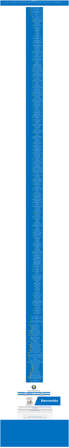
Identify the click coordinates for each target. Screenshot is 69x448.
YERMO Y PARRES (37, 313)
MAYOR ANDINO (37, 222)
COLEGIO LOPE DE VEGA (38, 78)
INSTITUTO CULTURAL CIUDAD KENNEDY (37, 158)
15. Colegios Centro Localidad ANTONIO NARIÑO (36, 357)
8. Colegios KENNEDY (36, 348)
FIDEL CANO (38, 135)
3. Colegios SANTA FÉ (36, 343)
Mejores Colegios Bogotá (32, 1)
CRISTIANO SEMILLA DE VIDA (37, 115)
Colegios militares (35, 368)
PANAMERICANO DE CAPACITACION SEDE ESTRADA (37, 255)
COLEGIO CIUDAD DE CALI (37, 58)
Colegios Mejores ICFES (35, 363)
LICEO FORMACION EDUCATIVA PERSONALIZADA (38, 200)
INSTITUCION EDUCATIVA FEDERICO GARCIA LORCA (37, 162)
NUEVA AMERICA (37, 248)
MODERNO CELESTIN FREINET (37, 232)
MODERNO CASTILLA (37, 231)
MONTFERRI (38, 240)
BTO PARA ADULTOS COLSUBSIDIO (37, 31)
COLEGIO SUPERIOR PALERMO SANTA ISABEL (38, 102)
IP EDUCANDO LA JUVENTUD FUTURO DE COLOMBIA (37, 180)
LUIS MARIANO (37, 212)
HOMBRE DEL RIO (37, 153)
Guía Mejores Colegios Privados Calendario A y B (45, 1)
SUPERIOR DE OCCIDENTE (37, 304)
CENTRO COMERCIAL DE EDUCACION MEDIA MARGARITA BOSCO (37, 43)
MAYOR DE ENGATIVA (37, 223)
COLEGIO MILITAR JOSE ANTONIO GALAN (37, 85)
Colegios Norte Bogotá (24, 1)
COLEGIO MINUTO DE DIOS (37, 86)
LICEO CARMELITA (38, 194)
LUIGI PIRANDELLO (38, 210)
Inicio (8, 1)
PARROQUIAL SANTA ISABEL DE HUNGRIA (38, 270)
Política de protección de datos (35, 380)
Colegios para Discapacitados (35, 372)
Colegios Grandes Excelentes (35, 331)
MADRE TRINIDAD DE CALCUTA (38, 216)
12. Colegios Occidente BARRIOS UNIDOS (35, 354)
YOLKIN (37, 314)
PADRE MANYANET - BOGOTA (37, 252)
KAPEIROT (37, 185)
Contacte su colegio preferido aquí (35, 416)
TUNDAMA (37, 309)
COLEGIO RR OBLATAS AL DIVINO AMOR (38, 96)
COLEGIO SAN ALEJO (37, 97)
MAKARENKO (38, 217)
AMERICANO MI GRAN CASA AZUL (37, 26)
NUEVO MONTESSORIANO (37, 251)
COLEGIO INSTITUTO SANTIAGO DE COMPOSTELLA (37, 74)
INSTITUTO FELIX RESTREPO (37, 168)
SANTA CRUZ (38, 291)
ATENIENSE (37, 23)
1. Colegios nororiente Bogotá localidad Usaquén (36, 341)
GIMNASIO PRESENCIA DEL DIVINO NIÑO (37, 150)
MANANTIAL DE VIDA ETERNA (37, 218)
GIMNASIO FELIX (37, 141)
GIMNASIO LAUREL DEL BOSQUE (37, 144)
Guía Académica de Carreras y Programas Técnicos (25, 2)
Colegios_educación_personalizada (36, 330)
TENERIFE (37, 306)
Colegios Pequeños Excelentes (35, 326)
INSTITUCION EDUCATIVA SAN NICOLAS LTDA (37, 165)
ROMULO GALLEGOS (37, 285)
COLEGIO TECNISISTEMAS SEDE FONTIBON (37, 104)
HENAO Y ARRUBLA (38, 151)
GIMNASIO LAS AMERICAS (37, 142)
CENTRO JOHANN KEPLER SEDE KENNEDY (37, 40)
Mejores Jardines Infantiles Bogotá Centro (37, 319)
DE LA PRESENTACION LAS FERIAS (37, 118)
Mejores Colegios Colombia (58, 1)
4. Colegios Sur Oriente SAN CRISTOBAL (36, 344)
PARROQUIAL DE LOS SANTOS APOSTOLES (37, 260)
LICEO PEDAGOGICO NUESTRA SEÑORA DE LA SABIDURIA (38, 206)
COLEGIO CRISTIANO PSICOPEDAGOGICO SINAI (37, 64)
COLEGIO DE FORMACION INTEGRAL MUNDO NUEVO (37, 66)
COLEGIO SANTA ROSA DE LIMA (38, 100)
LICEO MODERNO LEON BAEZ (37, 201)
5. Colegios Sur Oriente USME (35, 345)
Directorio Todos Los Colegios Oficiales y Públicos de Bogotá (37, 11)
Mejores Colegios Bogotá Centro (37, 317)
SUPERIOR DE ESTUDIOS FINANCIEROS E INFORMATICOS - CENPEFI (37, 303)
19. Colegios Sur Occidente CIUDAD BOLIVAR (36, 362)
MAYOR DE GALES (37, 224)
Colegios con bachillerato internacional (36, 333)
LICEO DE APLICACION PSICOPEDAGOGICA (37, 196)
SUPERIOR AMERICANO (37, 300)
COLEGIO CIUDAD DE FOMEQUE (37, 57)
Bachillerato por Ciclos (36, 329)
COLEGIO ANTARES (37, 50)
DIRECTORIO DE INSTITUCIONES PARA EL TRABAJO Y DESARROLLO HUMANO (35, 377)
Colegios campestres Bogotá (36, 332)
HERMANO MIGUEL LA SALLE (37, 152)
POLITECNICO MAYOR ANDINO (37, 275)
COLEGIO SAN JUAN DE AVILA (37, 99)
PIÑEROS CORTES (38, 273)
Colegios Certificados (36, 334)
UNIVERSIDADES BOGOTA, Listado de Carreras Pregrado (36, 325)
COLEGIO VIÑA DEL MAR (37, 110)
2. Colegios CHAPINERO (36, 342)
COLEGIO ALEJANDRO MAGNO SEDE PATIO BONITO (37, 46)
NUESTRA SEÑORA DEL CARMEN (37, 247)
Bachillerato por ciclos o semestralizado (36, 373)
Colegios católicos (36, 369)
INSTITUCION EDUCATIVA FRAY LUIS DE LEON (38, 163)
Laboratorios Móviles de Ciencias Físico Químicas (59, 2)
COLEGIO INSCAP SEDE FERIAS (38, 73)
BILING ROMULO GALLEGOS (37, 20)
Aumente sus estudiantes (36, 381)
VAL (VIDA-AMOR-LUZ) (37, 312)
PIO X (37, 274)
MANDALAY (37, 219)
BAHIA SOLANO (37, 22)
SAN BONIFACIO (37, 288)
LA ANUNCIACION (37, 186)
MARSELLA (37, 221)
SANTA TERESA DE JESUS (38, 295)
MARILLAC (37, 220)
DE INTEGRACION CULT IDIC (37, 116)
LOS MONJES (37, 209)
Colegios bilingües (36, 365)
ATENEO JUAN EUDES (37, 24)
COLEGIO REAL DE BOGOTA (37, 93)
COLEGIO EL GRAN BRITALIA (37, 68)
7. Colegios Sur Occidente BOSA (36, 347)
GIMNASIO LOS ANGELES (38, 145)
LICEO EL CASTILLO (37, 197)
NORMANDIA (38, 243)
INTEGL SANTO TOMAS (37, 178)
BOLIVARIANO (37, 29)
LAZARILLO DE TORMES (37, 187)
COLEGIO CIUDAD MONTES (37, 59)
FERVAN (37, 134)
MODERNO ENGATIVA (37, 234)
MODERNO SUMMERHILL (38, 237)
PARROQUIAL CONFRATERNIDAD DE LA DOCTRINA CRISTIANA (37, 258)
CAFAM (37, 32)
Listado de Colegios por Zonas (14, 1)
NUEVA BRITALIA (37, 249)
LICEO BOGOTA (37, 192)
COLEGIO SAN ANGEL (37, 98)
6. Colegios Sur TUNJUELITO (35, 346)
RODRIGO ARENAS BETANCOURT (38, 284)
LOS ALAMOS (37, 207)
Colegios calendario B (36, 328)
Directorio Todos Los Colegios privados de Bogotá (37, 9)
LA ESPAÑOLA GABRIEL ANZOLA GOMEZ (38, 189)
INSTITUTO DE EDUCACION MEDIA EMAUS (37, 160)
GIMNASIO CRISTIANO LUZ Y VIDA (37, 138)
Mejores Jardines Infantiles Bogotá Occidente (37, 316)
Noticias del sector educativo (36, 374)
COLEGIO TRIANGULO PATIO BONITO (37, 109)
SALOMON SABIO (37, 286)
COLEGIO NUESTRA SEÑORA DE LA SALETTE (37, 88)
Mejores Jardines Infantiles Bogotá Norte (37, 14)
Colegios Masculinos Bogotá (36, 366)
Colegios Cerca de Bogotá (36, 364)
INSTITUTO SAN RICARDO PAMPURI (37, 174)
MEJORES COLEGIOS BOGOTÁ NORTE (37, 13)
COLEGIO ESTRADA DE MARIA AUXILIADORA (37, 72)
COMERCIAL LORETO (37, 79)
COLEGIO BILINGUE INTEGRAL (37, 51)
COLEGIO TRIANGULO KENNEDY (37, 107)
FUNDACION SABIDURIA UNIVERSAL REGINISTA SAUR (37, 137)
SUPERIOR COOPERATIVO (37, 301)
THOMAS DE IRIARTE (37, 308)
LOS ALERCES (37, 208)
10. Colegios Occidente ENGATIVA (36, 350)
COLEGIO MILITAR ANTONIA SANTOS (37, 83)
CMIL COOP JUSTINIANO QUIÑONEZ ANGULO (37, 114)
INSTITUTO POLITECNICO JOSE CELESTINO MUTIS (38, 90)
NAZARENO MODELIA (37, 242)
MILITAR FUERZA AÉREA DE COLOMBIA (37, 230)
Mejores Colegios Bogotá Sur (36, 320)
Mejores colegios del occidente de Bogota (37, 17)
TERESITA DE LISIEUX (37, 307)
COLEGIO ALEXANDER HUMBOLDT (37, 49)
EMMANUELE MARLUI (37, 131)
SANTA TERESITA (37, 296)
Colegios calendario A (36, 327)
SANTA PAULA (37, 294)
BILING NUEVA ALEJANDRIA (37, 21)
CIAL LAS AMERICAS (37, 44)
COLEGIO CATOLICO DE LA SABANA (37, 54)
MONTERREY (37, 239)
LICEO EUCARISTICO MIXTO (37, 198)
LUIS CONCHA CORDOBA (38, 211)
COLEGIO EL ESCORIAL (37, 67)
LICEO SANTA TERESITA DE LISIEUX (37, 204)
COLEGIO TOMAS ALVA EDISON (38, 105)
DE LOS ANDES (37, 120)
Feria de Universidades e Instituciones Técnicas (9, 2)
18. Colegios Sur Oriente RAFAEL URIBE (36, 361)
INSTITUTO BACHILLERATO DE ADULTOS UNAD (37, 155)
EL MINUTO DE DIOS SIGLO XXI (38, 130)
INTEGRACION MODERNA (38, 179)
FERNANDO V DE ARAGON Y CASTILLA (37, 133)
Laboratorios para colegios (47, 2)
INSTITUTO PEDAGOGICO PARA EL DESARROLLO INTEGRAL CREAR (38, 172)
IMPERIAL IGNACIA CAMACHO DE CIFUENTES (37, 176)
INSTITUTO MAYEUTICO (37, 170)
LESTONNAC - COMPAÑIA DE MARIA (37, 191)
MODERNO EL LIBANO (37, 233)
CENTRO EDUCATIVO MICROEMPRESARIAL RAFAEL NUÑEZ (37, 38)
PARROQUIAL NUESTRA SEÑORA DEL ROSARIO (37, 263)
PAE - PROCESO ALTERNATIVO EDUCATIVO (37, 254)
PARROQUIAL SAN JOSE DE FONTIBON (37, 265)
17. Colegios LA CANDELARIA (35, 360)
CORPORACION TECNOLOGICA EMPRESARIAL (38, 112)
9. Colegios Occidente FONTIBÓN (36, 349)
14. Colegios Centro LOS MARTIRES (35, 356)
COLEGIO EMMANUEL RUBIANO (38, 69)
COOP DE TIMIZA (37, 111)
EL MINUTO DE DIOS (37, 129)
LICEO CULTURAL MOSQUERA (37, 195)
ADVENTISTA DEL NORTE (38, 27)
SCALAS (37, 299)
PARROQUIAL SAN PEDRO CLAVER (38, 268)
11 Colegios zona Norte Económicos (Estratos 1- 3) (36, 353)
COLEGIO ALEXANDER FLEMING (37, 47)
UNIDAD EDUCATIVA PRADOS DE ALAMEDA (37, 311)
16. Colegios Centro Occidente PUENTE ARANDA (36, 359)
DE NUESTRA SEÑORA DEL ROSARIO (37, 121)
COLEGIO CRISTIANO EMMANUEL (37, 62)
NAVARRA (37, 241)
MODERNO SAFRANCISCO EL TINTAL (37, 236)
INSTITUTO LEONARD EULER (37, 169)
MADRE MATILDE (37, 215)
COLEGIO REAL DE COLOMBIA (37, 94)
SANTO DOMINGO (37, 298)
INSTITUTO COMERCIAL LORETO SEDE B (37, 156)
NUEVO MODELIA (37, 250)
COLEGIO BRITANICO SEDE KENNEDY (37, 53)
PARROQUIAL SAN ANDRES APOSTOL (37, 266)
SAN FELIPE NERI (37, 289)
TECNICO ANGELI (37, 305)
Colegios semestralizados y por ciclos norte (36, 322)
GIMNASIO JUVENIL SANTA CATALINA (37, 77)
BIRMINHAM (37, 28)
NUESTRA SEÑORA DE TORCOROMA (37, 245)
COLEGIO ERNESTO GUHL (37, 70)
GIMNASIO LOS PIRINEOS (38, 146)
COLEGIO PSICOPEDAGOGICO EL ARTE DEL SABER (37, 92)
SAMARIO (37, 287)
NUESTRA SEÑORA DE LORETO (38, 244)
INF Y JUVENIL (37, 177)
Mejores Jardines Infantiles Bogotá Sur (36, 321)
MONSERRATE (37, 238)
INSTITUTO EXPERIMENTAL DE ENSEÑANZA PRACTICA (37, 167)
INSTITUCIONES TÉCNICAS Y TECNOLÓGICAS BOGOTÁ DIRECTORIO (35, 375)
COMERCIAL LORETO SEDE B (37, 80)
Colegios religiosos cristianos (36, 370)
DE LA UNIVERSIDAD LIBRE (37, 119)
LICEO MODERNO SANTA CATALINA (38, 203)
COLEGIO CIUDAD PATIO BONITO (37, 61)
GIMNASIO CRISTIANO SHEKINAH (37, 140)
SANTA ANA (37, 290)
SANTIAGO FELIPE (38, 297)
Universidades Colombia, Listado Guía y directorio (36, 379)
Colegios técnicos (35, 371)
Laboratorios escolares (37, 2)
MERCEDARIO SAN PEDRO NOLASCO (37, 226)
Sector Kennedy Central (28, 393)
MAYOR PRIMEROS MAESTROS (38, 225)
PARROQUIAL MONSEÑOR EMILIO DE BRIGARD (37, 261)
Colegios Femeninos (36, 367)
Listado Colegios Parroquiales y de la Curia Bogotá (35, 335)
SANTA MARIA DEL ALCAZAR (37, 293)
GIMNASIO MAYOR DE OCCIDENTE (37, 147)
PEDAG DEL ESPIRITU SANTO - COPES (37, 272)
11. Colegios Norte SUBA (36, 351)
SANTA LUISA (38, 292)
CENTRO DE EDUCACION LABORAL (38, 36)
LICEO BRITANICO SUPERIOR (37, 193)
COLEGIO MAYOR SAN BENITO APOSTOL (37, 82)
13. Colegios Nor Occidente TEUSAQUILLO (35, 355)
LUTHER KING (37, 214)
